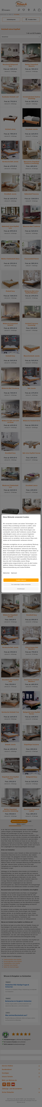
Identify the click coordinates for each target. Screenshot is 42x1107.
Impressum (14, 573)
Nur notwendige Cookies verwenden (21, 584)
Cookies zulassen (21, 580)
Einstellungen (21, 589)
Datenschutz (6, 573)
